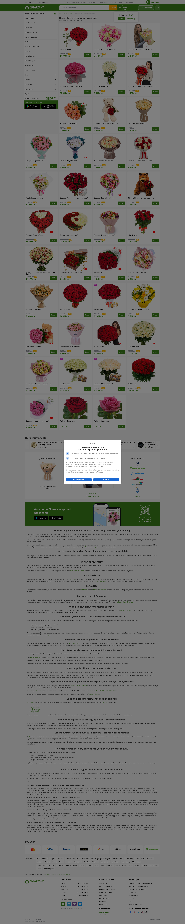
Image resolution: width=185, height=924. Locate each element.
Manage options (78, 480)
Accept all (106, 480)
